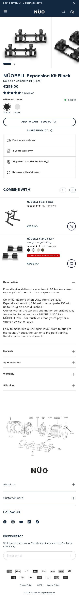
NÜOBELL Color (12, 100)
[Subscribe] (71, 556)
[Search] (63, 11)
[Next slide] (72, 190)
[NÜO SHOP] (39, 470)
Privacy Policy (26, 585)
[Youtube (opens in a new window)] (21, 521)
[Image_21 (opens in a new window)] (37, 521)
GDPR (39, 585)
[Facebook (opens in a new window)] (4, 521)
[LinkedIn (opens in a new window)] (29, 521)
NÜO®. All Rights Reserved (43, 593)
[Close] (74, 3)
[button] (7, 64)
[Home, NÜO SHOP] (39, 11)
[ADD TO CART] (71, 226)
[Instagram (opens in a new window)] (13, 521)
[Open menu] (5, 11)
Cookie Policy (53, 585)
